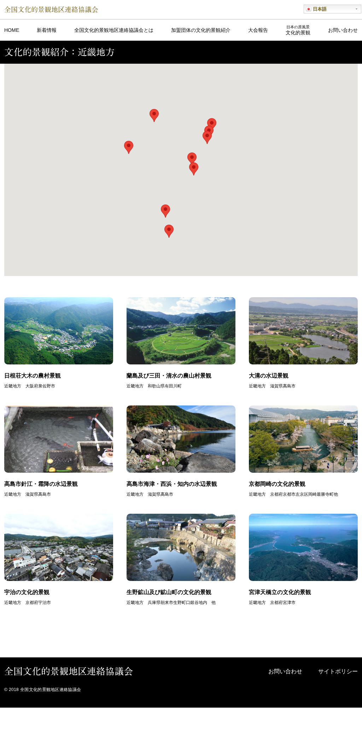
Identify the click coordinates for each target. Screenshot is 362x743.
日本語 (319, 9)
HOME (11, 30)
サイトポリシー (338, 671)
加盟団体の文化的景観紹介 (200, 30)
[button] (165, 211)
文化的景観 (298, 30)
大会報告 (258, 30)
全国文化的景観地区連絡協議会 (51, 9)
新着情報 (47, 30)
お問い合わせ (343, 30)
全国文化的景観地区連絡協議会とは (113, 30)
